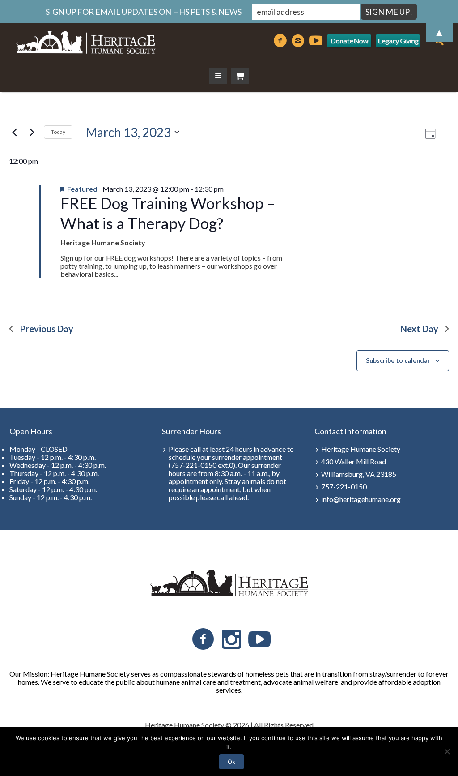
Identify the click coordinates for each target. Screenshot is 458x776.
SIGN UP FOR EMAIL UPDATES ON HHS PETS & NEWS (144, 12)
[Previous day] (14, 132)
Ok (231, 761)
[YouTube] (259, 639)
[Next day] (31, 132)
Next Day (419, 328)
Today (58, 132)
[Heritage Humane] (229, 583)
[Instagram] (231, 639)
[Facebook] (203, 639)
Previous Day (46, 328)
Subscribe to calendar (398, 360)
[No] (446, 751)
